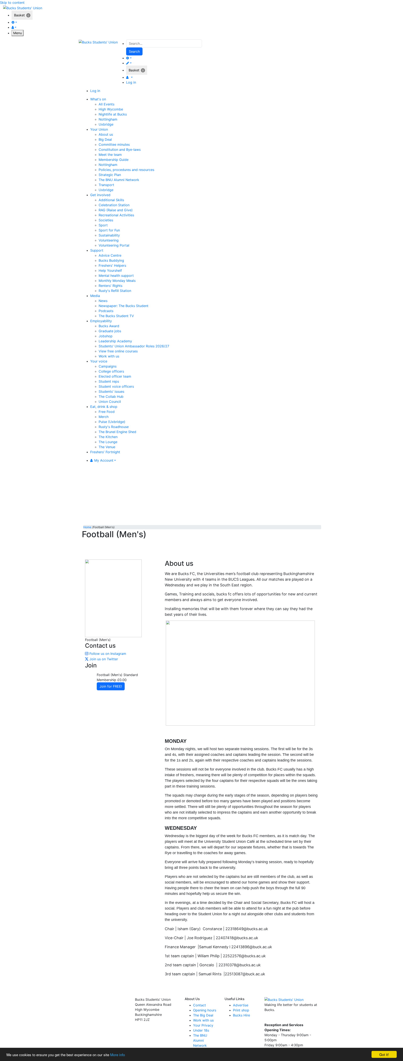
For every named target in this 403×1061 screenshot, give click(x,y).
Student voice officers (116, 386)
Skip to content (12, 2)
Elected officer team (115, 376)
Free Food (107, 412)
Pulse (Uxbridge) (112, 422)
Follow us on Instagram (107, 653)
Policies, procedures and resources (126, 170)
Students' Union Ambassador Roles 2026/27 (134, 346)
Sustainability (109, 235)
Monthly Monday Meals (117, 280)
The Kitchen (108, 437)
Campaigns (107, 366)
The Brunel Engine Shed (117, 432)
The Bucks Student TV (116, 316)
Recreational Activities (116, 215)
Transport (106, 185)
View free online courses (118, 351)
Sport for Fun (109, 230)
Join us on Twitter (103, 659)
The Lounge (108, 442)
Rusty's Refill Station (115, 291)
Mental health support (116, 275)
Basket (19, 15)
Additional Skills (111, 200)
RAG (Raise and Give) (116, 210)
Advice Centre (110, 255)
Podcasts (106, 311)
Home (87, 527)
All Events (106, 104)
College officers (111, 371)
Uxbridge (106, 124)
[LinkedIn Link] (283, 1019)
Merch (104, 417)
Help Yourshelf (110, 270)
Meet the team (110, 154)
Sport (103, 225)
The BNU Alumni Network (119, 180)
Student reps (109, 381)
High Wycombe (111, 109)
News (103, 301)
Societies (106, 220)
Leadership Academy (115, 341)
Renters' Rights (110, 286)
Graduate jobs (110, 331)
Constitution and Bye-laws (120, 149)
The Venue (107, 447)
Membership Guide (113, 160)
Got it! (384, 1054)
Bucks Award (109, 326)
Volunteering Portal (114, 245)
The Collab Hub (111, 396)
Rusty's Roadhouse (114, 427)
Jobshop (106, 336)
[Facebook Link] (268, 1019)
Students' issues (111, 391)
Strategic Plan (110, 175)
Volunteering (109, 240)
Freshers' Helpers (112, 265)
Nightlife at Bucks (113, 114)
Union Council (110, 401)
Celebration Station (114, 205)
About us (106, 134)
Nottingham (108, 119)
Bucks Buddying (111, 260)
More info (117, 1054)
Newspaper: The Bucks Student (123, 306)
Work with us (109, 356)
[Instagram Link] (276, 1019)
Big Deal (105, 139)
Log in (131, 82)
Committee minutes (114, 144)
